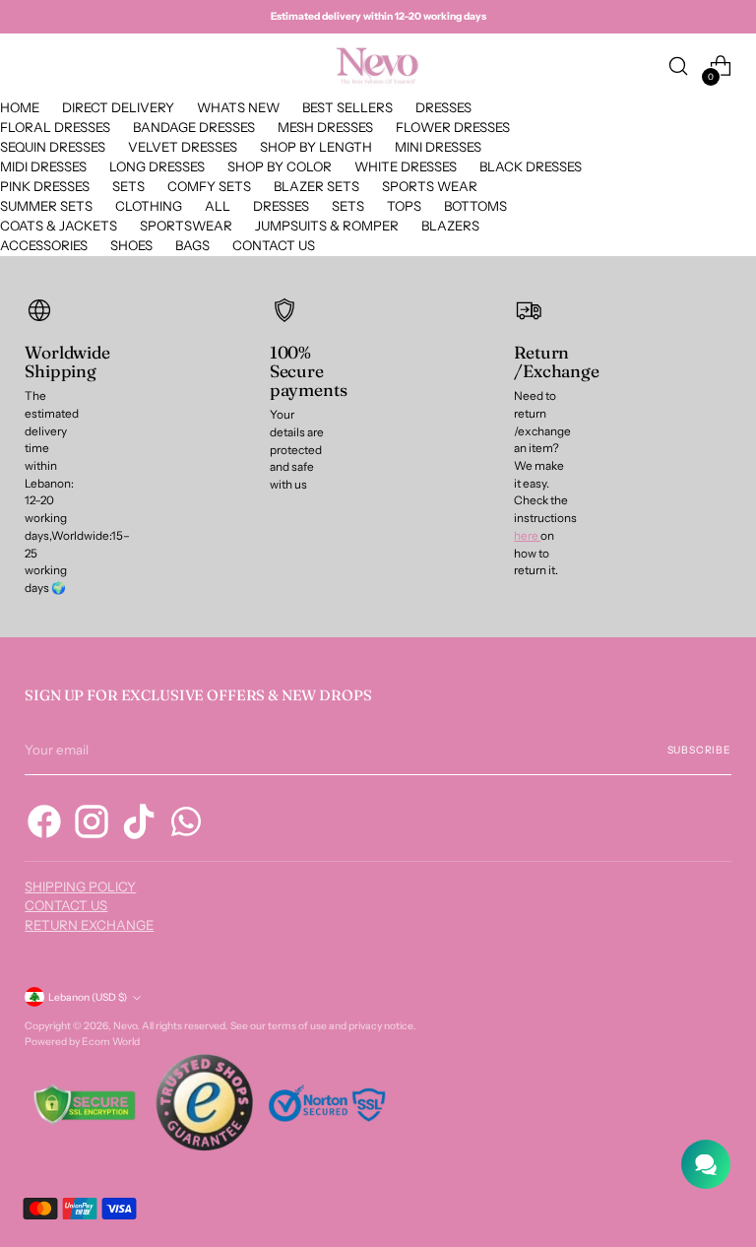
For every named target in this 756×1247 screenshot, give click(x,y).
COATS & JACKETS (58, 225)
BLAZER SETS (316, 186)
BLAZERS (450, 225)
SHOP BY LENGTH (316, 147)
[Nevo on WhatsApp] (186, 824)
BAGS (192, 245)
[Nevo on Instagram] (91, 824)
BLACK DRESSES (530, 166)
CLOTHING (148, 206)
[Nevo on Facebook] (44, 824)
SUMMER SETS (46, 206)
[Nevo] (378, 66)
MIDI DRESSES (43, 166)
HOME (19, 107)
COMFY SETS (209, 186)
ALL (217, 206)
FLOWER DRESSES (453, 127)
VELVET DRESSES (182, 147)
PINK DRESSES (45, 186)
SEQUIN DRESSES (52, 147)
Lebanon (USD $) (87, 997)
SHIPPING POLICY (80, 886)
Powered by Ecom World (82, 1041)
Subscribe (699, 750)
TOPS (404, 206)
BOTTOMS (475, 206)
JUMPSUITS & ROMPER (327, 225)
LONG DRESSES (157, 166)
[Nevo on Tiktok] (138, 824)
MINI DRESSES (438, 147)
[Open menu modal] (35, 66)
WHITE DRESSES (405, 166)
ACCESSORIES (44, 245)
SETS (128, 186)
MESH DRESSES (325, 127)
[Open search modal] (679, 66)
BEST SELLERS (347, 107)
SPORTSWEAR (186, 225)
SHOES (131, 245)
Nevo (125, 1025)
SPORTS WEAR (429, 186)
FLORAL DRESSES (55, 127)
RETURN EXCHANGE (89, 925)
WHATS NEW (238, 107)
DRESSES (443, 107)
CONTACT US (273, 245)
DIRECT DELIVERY (118, 107)
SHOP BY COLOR (279, 166)
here (527, 536)
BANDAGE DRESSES (194, 127)
